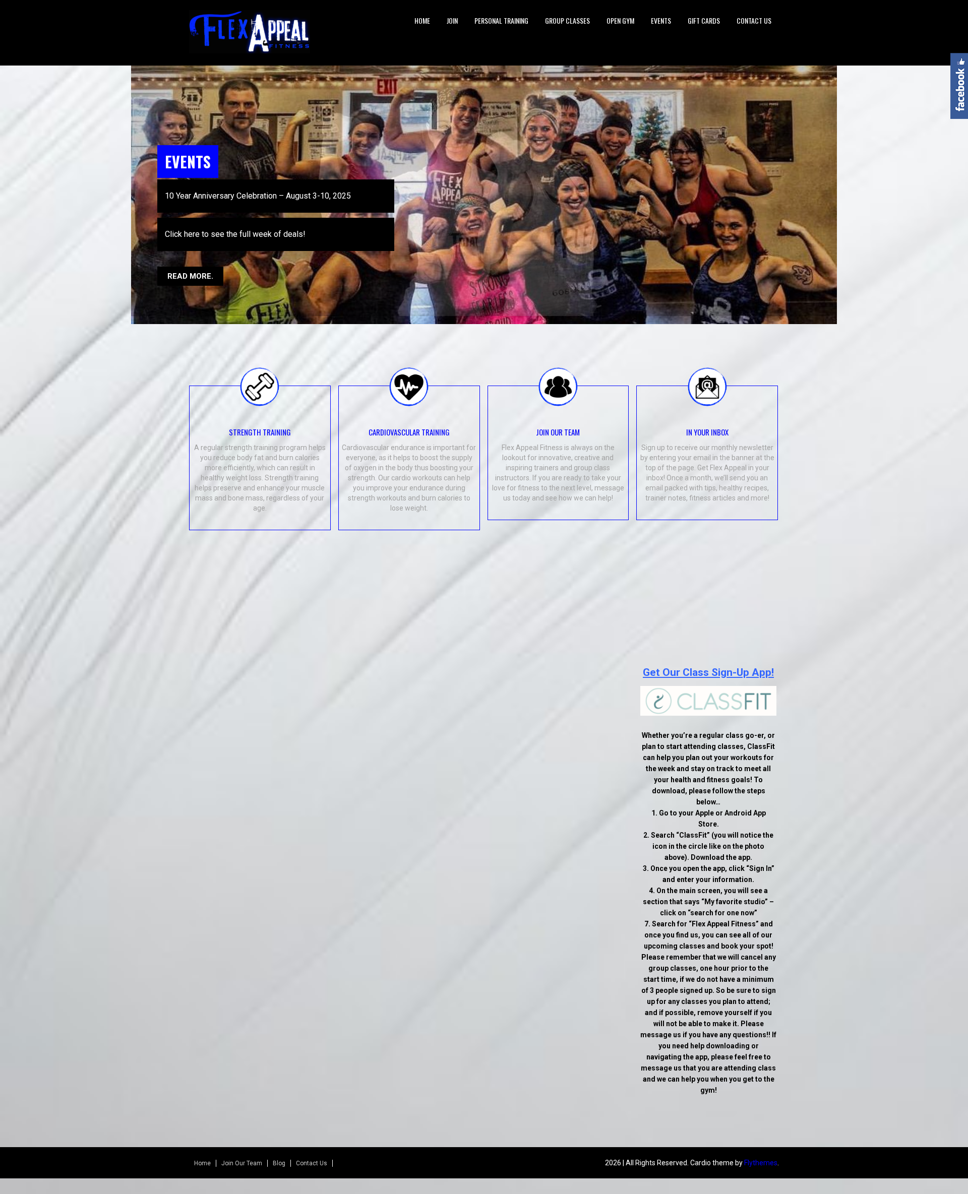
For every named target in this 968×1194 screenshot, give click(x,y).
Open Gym (620, 20)
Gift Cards (704, 20)
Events (661, 20)
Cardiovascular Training (409, 423)
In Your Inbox (707, 423)
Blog (279, 1155)
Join (452, 20)
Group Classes (567, 20)
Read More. (190, 261)
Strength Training (260, 423)
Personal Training (501, 20)
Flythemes (760, 1155)
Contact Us (754, 20)
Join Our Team (558, 423)
